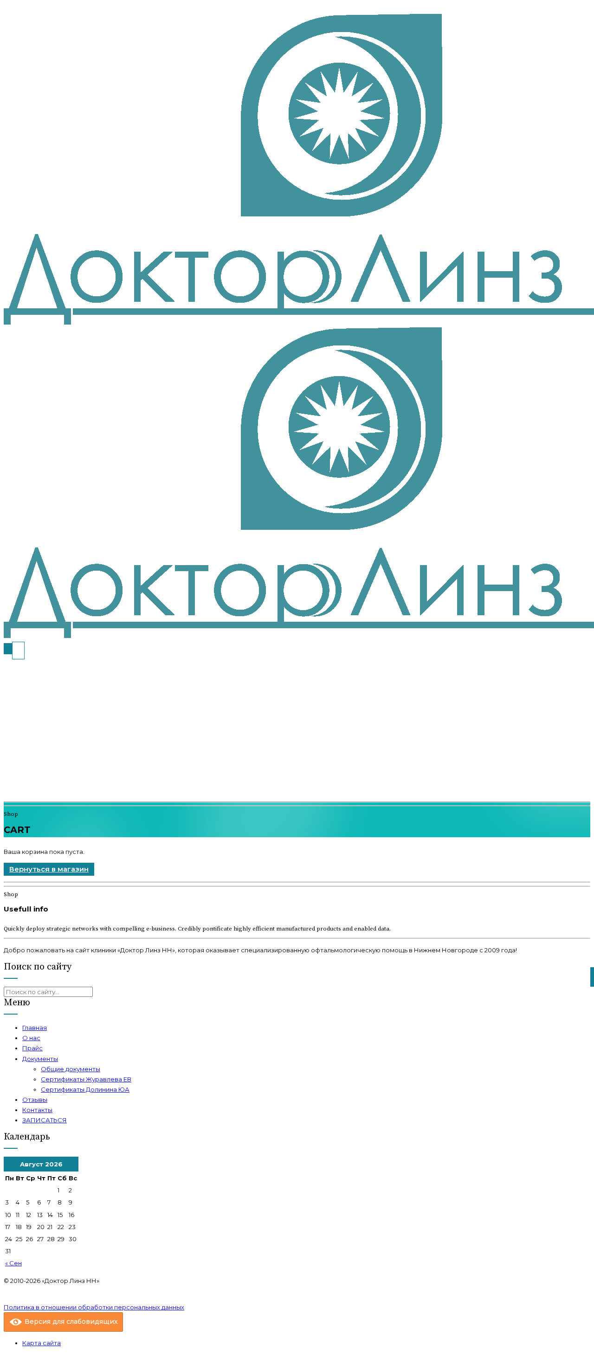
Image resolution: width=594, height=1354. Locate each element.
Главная (34, 1027)
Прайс (32, 1048)
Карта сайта (41, 1343)
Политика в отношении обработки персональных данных (94, 1307)
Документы (40, 1058)
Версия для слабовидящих (70, 1321)
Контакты (37, 1109)
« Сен (13, 1263)
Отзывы (34, 1099)
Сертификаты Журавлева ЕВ (86, 1079)
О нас (31, 1038)
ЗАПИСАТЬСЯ (44, 1120)
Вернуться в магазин (49, 869)
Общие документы (70, 1069)
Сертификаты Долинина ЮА (85, 1089)
